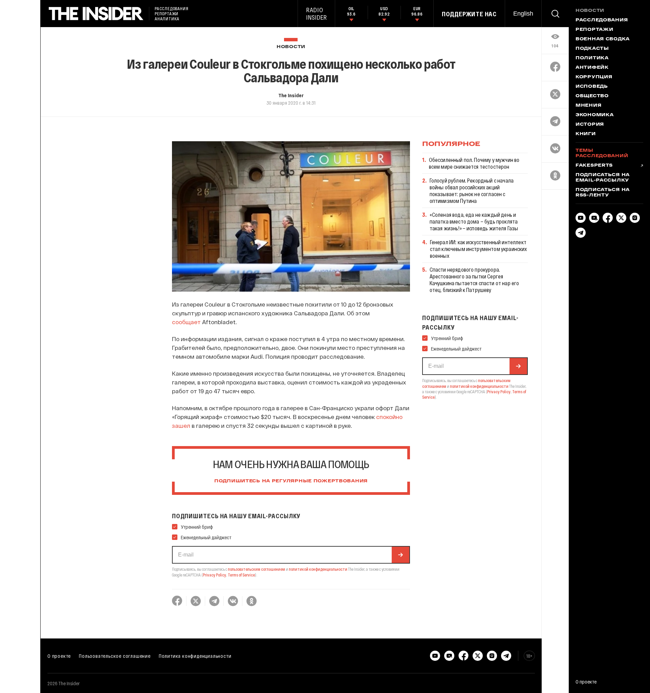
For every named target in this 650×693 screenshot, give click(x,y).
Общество (592, 96)
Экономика (594, 115)
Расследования (602, 20)
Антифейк (592, 68)
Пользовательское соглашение (115, 656)
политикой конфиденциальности (318, 569)
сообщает (186, 321)
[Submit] (400, 555)
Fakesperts (594, 166)
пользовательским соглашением (256, 569)
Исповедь (592, 87)
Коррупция (594, 77)
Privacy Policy (214, 574)
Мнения (588, 106)
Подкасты (592, 49)
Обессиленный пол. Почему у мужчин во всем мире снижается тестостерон (474, 163)
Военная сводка (603, 39)
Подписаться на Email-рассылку (603, 178)
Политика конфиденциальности (195, 656)
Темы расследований (602, 153)
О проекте (59, 656)
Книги (586, 134)
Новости (291, 47)
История (590, 125)
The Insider (291, 95)
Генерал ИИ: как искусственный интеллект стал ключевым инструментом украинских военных (478, 249)
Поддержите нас (469, 14)
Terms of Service (241, 574)
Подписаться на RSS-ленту (603, 192)
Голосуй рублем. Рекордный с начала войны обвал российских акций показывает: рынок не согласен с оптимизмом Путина (472, 190)
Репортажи (594, 30)
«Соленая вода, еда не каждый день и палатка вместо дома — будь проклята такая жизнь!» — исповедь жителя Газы (474, 221)
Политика (592, 58)
